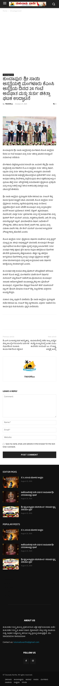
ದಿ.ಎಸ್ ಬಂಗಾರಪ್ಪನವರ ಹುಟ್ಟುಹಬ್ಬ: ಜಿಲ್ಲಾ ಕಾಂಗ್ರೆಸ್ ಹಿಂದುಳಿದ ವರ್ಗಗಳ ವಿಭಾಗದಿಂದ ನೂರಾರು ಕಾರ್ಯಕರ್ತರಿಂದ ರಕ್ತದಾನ (16, 344)
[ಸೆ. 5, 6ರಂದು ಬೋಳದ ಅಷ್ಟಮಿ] (11, 482)
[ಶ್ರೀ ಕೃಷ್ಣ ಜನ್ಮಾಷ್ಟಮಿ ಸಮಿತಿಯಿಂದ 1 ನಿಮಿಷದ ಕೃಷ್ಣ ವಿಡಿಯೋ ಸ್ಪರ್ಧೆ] (11, 511)
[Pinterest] (18, 110)
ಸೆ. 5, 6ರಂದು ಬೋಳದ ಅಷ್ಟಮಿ (32, 477)
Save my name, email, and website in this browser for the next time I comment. (29, 446)
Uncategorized (15, 11)
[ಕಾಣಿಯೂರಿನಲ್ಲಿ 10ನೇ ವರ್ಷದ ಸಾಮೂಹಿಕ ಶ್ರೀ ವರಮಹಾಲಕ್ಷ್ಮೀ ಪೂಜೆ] (11, 496)
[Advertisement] (29, 43)
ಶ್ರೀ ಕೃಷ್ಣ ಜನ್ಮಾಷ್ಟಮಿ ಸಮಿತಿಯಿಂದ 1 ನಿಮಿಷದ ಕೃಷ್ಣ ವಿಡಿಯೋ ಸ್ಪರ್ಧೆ (38, 509)
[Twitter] (12, 110)
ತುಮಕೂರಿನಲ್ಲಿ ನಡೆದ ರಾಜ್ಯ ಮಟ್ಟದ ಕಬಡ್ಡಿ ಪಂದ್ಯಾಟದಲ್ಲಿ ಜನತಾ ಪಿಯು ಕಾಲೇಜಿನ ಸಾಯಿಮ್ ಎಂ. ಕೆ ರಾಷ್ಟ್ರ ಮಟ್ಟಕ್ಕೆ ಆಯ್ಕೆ (43, 344)
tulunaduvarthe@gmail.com (26, 642)
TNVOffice (9, 104)
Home (5, 11)
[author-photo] (29, 372)
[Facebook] (5, 110)
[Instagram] (33, 661)
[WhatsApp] (24, 110)
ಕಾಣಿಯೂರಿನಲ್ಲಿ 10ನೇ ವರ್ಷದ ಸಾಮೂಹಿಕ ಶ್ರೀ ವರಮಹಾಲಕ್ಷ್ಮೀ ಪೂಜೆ (37, 494)
